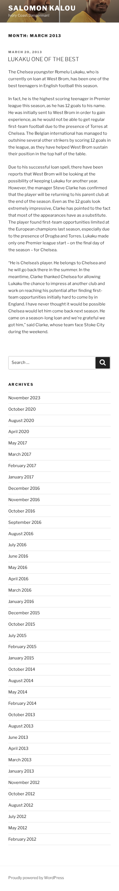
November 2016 (24, 499)
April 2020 (18, 431)
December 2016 (24, 488)
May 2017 (17, 443)
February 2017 (22, 465)
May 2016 (17, 567)
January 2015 (21, 658)
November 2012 (24, 782)
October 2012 (21, 793)
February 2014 (22, 703)
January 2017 (21, 477)
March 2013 (20, 759)
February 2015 (22, 646)
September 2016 (25, 522)
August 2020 (21, 420)
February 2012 (22, 839)
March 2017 (19, 454)
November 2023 (24, 397)
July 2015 (17, 635)
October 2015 (21, 624)
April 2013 (18, 748)
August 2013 (20, 726)
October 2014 (21, 669)
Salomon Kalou (42, 8)
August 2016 (20, 533)
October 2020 (22, 409)
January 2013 (21, 771)
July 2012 (17, 816)
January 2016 (21, 601)
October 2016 (21, 511)
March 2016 (20, 590)
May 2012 (17, 827)
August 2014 (20, 680)
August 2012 (20, 805)
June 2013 (18, 737)
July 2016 (17, 544)
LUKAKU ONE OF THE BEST (43, 59)
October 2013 (21, 714)
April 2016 (18, 578)
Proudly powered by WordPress (36, 877)
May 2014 (17, 692)
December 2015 (24, 612)
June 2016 (18, 556)
